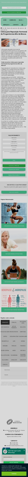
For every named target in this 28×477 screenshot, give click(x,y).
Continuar (14, 473)
